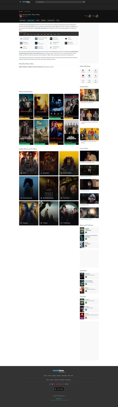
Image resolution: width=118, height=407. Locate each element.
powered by (21, 32)
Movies (45, 375)
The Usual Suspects (68, 142)
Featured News (84, 87)
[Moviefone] (27, 2)
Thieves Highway (23, 142)
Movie (26, 16)
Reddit (61, 384)
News (72, 375)
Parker (66, 116)
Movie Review (87, 236)
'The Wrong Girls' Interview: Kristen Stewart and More (89, 123)
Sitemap (56, 379)
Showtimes (59, 375)
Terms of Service (61, 379)
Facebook (50, 384)
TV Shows (49, 375)
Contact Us (52, 379)
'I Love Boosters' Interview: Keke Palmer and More (89, 142)
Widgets (95, 82)
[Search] (84, 2)
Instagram (54, 384)
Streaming (54, 375)
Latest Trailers (84, 148)
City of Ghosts (37, 116)
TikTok (83, 82)
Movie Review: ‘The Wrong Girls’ (87, 102)
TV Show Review (88, 230)
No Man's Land (52, 142)
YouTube (57, 384)
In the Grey (37, 142)
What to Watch (64, 375)
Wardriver (21, 116)
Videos (69, 375)
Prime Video (38, 28)
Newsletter (89, 82)
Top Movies (83, 271)
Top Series (83, 296)
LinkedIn (59, 384)
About (48, 379)
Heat (51, 116)
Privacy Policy (68, 379)
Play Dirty (21, 11)
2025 (23, 16)
